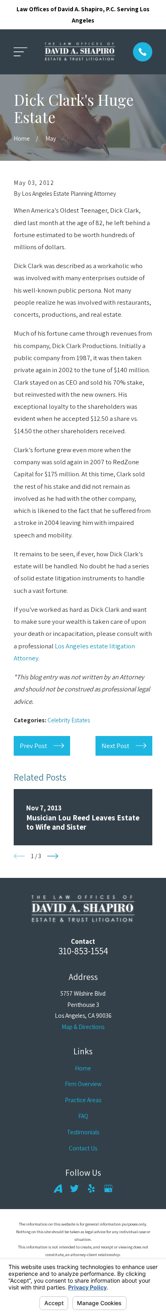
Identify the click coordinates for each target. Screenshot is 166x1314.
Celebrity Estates (69, 720)
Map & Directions (83, 1027)
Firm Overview (83, 1084)
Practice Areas (83, 1100)
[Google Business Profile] (108, 1188)
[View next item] (52, 856)
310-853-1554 (83, 951)
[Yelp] (91, 1188)
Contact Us (83, 1148)
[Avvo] (58, 1188)
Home (83, 1068)
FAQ (83, 1116)
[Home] (80, 52)
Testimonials (83, 1132)
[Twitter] (74, 1188)
